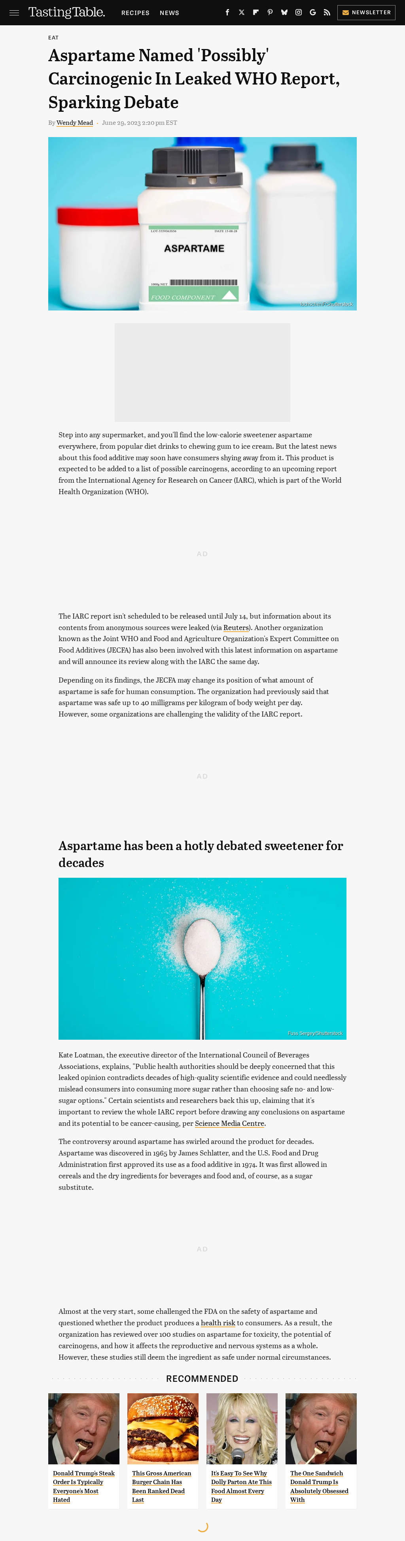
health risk (218, 1322)
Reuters (236, 627)
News (169, 12)
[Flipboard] (256, 14)
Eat (53, 37)
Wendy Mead (75, 122)
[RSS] (327, 14)
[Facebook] (227, 14)
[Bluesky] (284, 14)
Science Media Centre (229, 1123)
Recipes (135, 12)
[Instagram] (299, 14)
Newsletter (371, 12)
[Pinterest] (270, 14)
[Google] (313, 14)
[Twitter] (242, 14)
